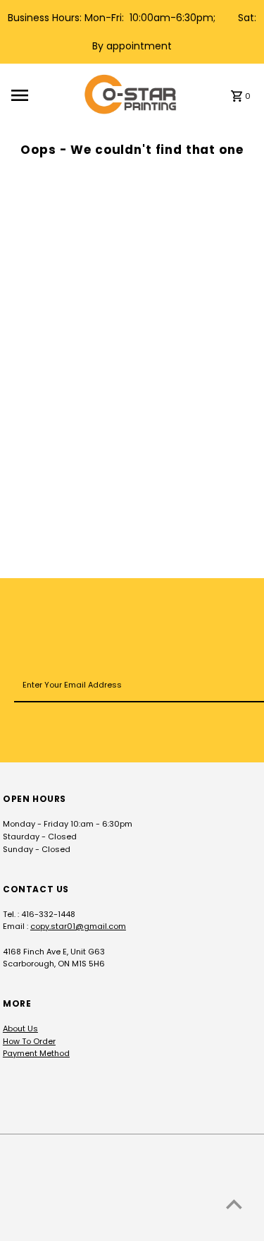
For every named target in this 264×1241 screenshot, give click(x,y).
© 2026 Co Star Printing (53, 1227)
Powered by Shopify (151, 1227)
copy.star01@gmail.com (78, 926)
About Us (20, 1028)
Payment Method (36, 1053)
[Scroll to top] (234, 1204)
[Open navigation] (43, 95)
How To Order (29, 1041)
